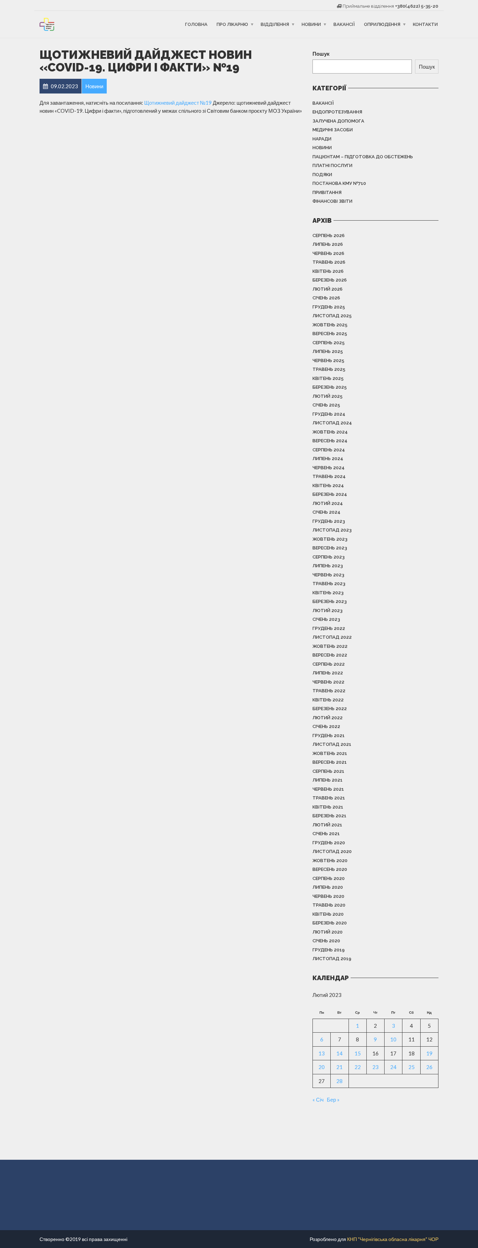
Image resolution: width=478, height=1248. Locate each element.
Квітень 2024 (328, 485)
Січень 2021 (326, 833)
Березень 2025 (329, 387)
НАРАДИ (321, 138)
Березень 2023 (329, 601)
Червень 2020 (328, 896)
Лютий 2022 (327, 717)
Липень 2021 (327, 780)
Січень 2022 (326, 726)
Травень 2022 (328, 690)
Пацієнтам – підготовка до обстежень (362, 156)
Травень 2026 (328, 262)
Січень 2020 (326, 940)
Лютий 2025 (327, 396)
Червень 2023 (328, 574)
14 (339, 1053)
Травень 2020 (328, 905)
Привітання (327, 192)
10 (393, 1039)
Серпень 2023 (328, 557)
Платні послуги (332, 165)
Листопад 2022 (332, 637)
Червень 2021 (328, 789)
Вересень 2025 (329, 333)
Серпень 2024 (328, 449)
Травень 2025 (328, 369)
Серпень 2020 (328, 878)
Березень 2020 (329, 922)
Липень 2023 (327, 565)
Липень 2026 (327, 244)
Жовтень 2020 (329, 860)
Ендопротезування (337, 112)
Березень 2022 (329, 708)
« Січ (318, 1099)
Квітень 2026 (328, 271)
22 (357, 1067)
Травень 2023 (328, 583)
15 (357, 1053)
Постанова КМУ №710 (339, 183)
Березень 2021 (329, 815)
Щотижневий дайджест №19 (178, 102)
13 (321, 1053)
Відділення (275, 24)
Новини (311, 24)
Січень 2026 (326, 297)
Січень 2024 (326, 512)
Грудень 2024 (328, 414)
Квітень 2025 (328, 378)
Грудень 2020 (328, 842)
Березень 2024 (329, 494)
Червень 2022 (328, 682)
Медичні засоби (332, 129)
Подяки (322, 174)
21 (339, 1067)
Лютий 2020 (327, 932)
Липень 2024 (327, 458)
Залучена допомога (338, 121)
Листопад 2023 (332, 530)
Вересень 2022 (329, 655)
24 (393, 1067)
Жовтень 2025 (329, 324)
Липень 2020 (327, 887)
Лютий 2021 (327, 824)
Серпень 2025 (328, 342)
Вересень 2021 (329, 762)
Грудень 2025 (328, 307)
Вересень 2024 (329, 440)
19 (429, 1053)
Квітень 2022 (328, 699)
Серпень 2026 (328, 235)
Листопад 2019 (331, 958)
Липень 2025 (327, 351)
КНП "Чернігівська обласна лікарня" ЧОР (392, 1239)
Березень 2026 (329, 280)
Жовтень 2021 (329, 753)
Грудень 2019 (328, 949)
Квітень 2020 (328, 914)
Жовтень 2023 (329, 539)
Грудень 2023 (328, 521)
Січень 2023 (326, 619)
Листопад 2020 (332, 851)
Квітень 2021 (327, 807)
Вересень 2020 (329, 869)
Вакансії (344, 24)
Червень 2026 (328, 253)
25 (411, 1067)
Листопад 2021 (331, 744)
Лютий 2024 (327, 503)
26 (429, 1067)
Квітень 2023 (328, 592)
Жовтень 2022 (329, 646)
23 (375, 1067)
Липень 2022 (327, 672)
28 (339, 1081)
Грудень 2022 (328, 628)
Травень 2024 (329, 476)
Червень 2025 (328, 360)
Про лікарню (232, 24)
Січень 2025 (326, 405)
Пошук (321, 53)
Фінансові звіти (332, 201)
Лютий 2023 (327, 610)
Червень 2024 (328, 467)
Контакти (425, 24)
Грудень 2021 (328, 735)
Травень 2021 (328, 797)
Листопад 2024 (332, 422)
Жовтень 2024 (330, 432)
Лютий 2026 (327, 289)
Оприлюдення (382, 24)
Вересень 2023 (329, 547)
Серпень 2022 (328, 664)
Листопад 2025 (332, 315)
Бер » (333, 1099)
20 (321, 1067)
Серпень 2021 (328, 771)
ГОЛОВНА (196, 24)
